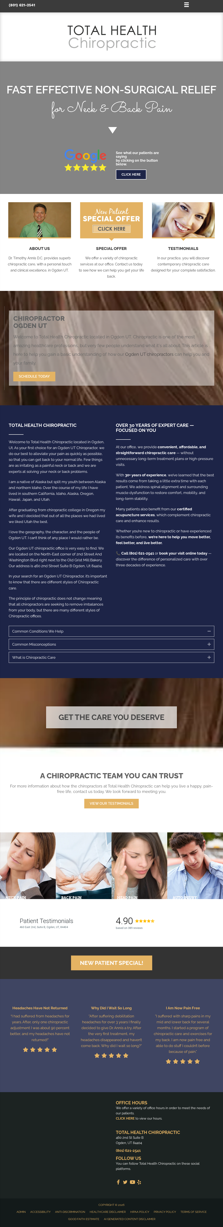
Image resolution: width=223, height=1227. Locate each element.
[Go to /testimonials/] (183, 260)
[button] (34, 376)
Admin (21, 1211)
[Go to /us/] (39, 260)
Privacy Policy (165, 1211)
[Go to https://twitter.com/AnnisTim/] (125, 1183)
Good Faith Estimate (83, 1219)
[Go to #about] (111, 130)
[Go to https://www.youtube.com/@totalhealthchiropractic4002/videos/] (132, 1183)
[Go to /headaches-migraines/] (139, 865)
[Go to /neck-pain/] (28, 865)
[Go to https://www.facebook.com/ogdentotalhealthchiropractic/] (118, 1183)
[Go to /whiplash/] (195, 865)
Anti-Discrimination (70, 1211)
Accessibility (40, 1211)
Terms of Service (194, 1211)
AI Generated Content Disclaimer (129, 1219)
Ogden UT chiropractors (149, 354)
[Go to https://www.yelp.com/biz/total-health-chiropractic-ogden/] (139, 1183)
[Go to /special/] (111, 100)
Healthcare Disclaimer (108, 1211)
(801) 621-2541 (22, 5)
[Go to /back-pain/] (84, 865)
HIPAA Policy (139, 1211)
